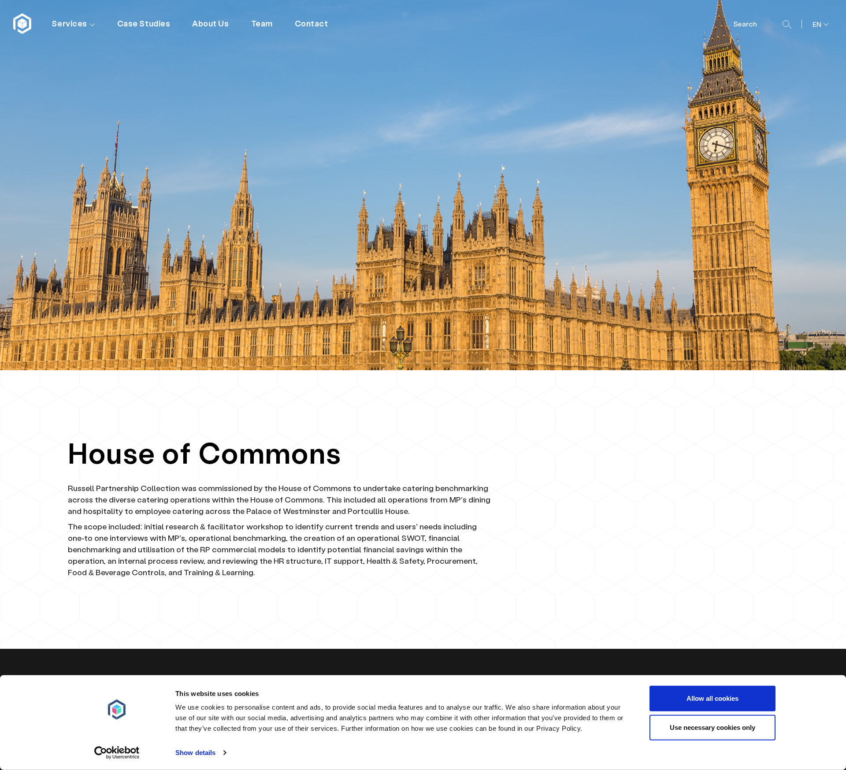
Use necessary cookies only (712, 727)
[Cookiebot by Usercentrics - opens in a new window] (117, 752)
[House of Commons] (23, 23)
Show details (195, 752)
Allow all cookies (712, 698)
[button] (817, 23)
